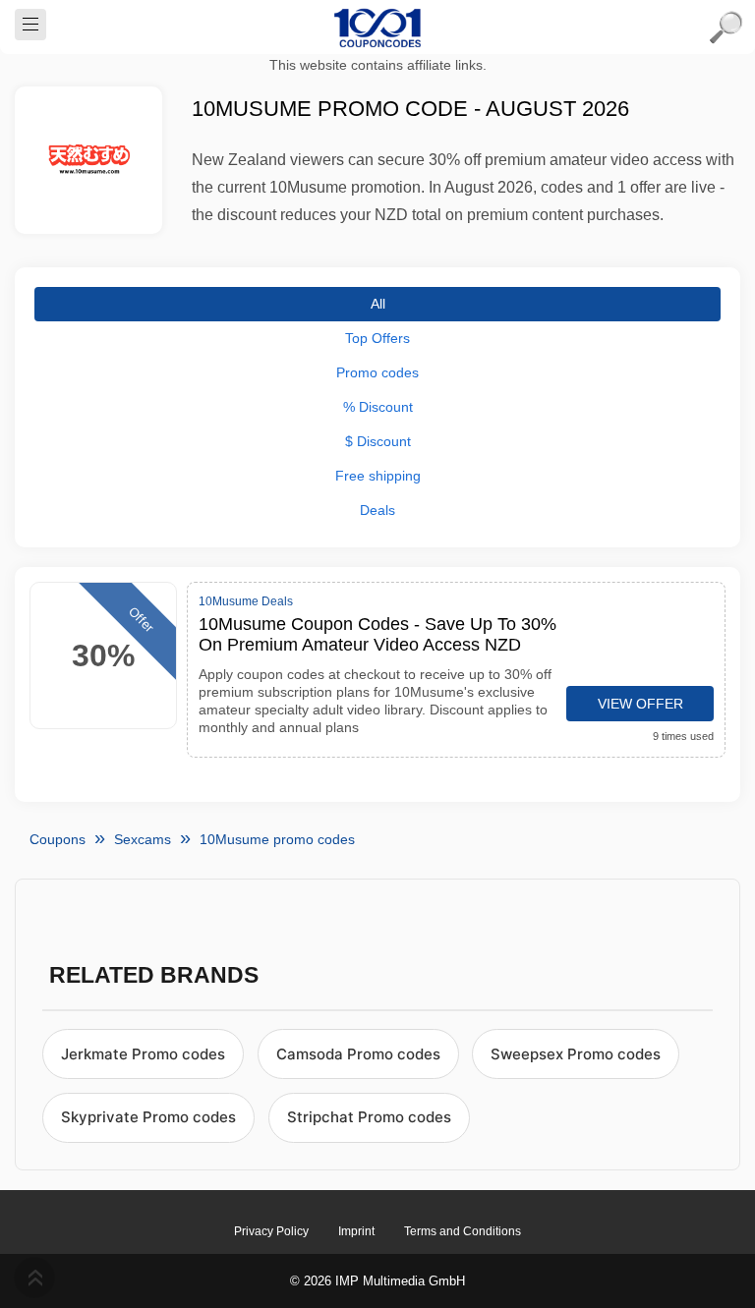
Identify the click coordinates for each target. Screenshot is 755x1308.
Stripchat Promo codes (369, 1117)
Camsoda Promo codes (358, 1054)
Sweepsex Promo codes (576, 1054)
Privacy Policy (271, 1231)
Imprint (356, 1231)
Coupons (57, 839)
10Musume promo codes (277, 839)
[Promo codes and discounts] (377, 27)
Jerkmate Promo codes (143, 1054)
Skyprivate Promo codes (148, 1117)
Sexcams (142, 839)
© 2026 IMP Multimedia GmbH (377, 1281)
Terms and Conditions (462, 1231)
